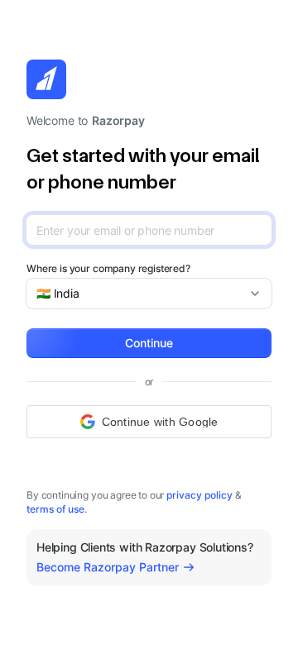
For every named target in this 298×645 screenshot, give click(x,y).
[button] (149, 343)
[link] (199, 495)
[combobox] (142, 293)
